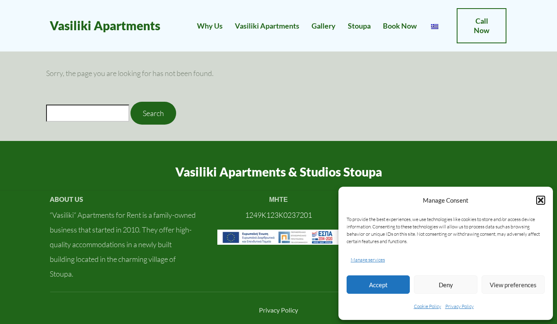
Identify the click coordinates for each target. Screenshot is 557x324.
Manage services (368, 260)
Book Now (400, 25)
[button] (541, 200)
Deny (446, 284)
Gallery (324, 25)
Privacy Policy (459, 306)
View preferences (513, 284)
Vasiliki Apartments (105, 25)
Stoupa (359, 25)
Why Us (210, 25)
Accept (378, 284)
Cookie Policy (427, 306)
